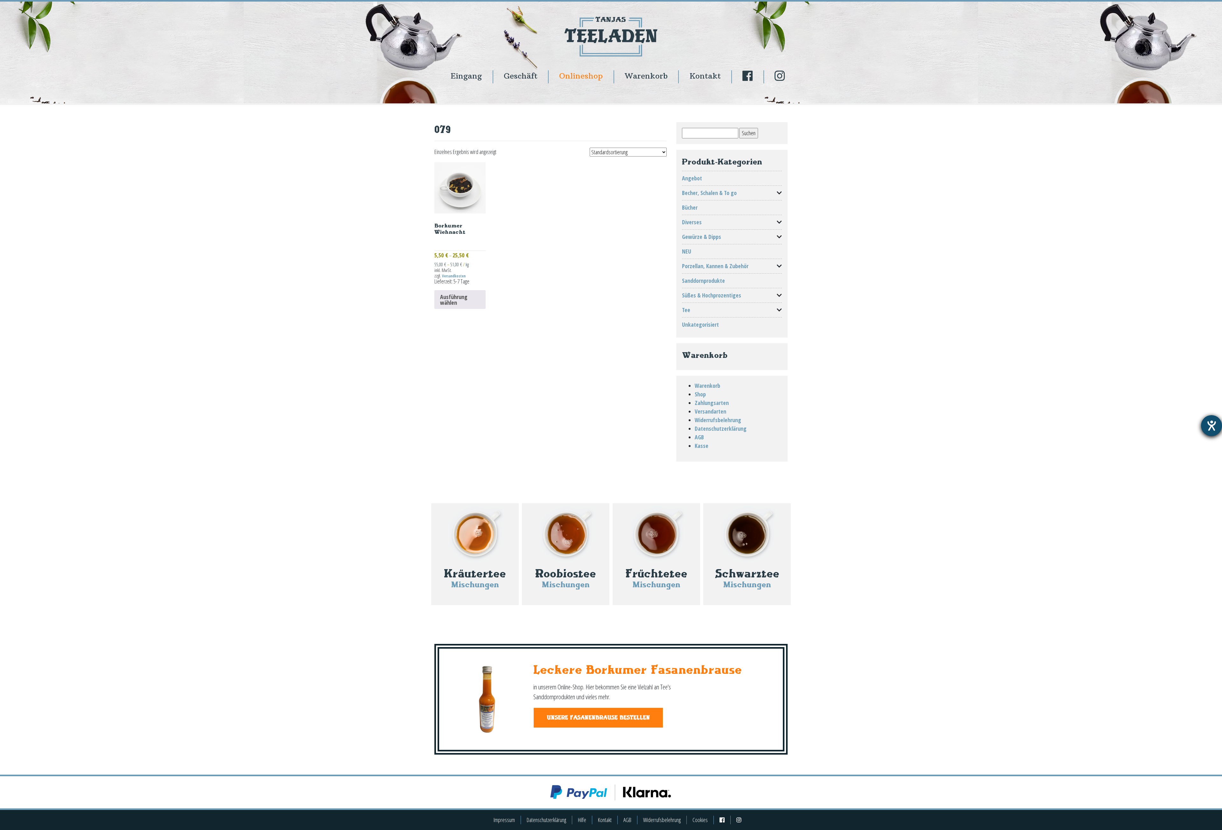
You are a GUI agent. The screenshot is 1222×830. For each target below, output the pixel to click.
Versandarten (710, 411)
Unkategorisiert (700, 324)
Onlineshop (581, 76)
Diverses (692, 222)
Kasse (701, 446)
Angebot (692, 178)
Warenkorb (646, 76)
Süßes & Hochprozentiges (711, 295)
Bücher (690, 207)
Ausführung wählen (453, 299)
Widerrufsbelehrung (718, 420)
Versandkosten (454, 276)
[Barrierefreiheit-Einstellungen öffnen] (1211, 425)
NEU (686, 251)
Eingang (466, 76)
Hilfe (582, 820)
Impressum (504, 820)
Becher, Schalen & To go (709, 193)
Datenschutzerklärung (721, 428)
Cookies (700, 820)
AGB (699, 437)
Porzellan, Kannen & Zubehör (715, 266)
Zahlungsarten (712, 403)
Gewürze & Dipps (701, 237)
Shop (700, 394)
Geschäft (520, 76)
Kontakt (705, 76)
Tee (686, 310)
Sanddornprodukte (703, 280)
